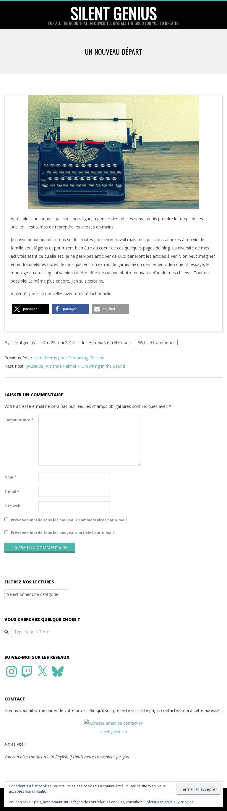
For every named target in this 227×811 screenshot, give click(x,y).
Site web (12, 505)
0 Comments (162, 342)
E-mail (11, 491)
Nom (10, 477)
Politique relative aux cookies (169, 801)
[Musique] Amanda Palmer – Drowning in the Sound (75, 366)
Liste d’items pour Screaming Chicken (68, 358)
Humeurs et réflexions (109, 342)
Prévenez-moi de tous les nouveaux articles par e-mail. (63, 532)
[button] (30, 309)
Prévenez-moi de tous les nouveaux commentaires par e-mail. (69, 520)
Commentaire (18, 419)
